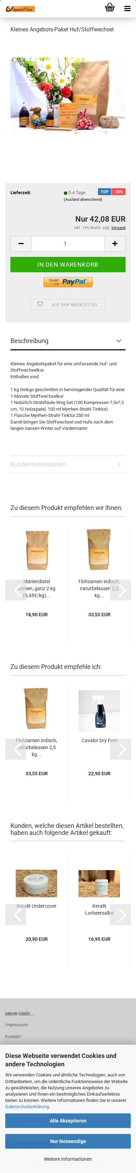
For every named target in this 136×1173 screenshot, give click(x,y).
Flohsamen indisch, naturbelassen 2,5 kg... (99, 588)
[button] (20, 244)
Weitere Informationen (68, 1159)
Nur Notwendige (68, 1141)
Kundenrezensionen (38, 464)
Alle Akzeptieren (68, 1121)
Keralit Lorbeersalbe (99, 909)
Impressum (16, 1024)
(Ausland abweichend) (83, 199)
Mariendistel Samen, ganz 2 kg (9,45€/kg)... (36, 588)
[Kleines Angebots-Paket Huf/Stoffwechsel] (68, 91)
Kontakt (13, 1036)
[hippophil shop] (17, 8)
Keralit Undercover (36, 906)
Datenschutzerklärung (27, 1106)
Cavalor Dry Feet (99, 740)
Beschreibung (29, 340)
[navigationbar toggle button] (127, 8)
